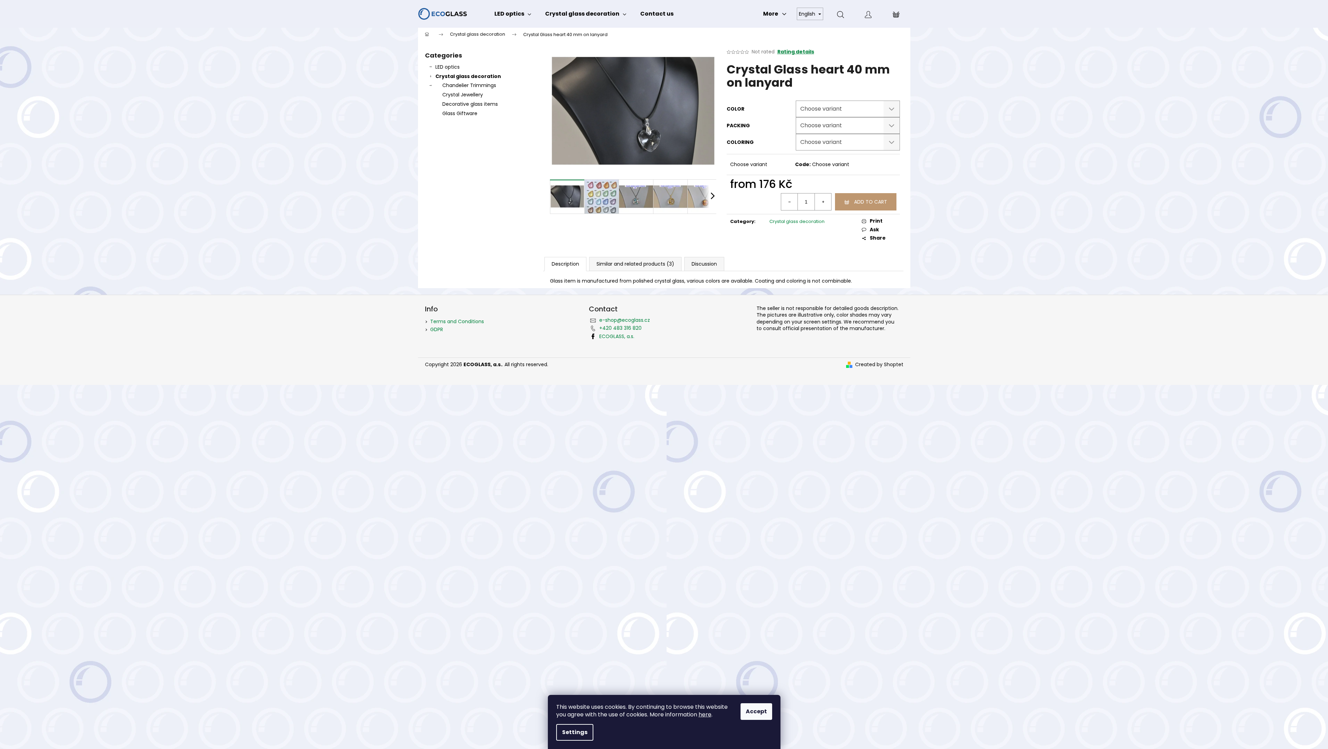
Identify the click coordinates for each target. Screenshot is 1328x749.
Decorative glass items (470, 104)
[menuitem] (512, 14)
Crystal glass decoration (468, 76)
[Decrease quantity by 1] (789, 201)
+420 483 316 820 (620, 328)
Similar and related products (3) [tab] (635, 263)
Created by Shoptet (879, 364)
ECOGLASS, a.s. (616, 336)
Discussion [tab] (704, 263)
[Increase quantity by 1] (823, 201)
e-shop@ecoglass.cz (624, 320)
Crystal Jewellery (462, 94)
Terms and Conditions (457, 321)
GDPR (436, 329)
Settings (574, 732)
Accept (756, 711)
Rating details (795, 52)
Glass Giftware (459, 113)
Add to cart (870, 201)
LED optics (447, 66)
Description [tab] (565, 263)
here (705, 714)
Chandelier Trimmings (469, 85)
